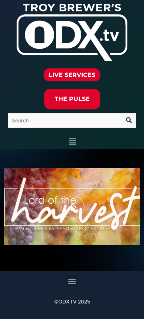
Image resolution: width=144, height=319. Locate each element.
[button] (72, 142)
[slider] (72, 224)
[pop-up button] (120, 235)
